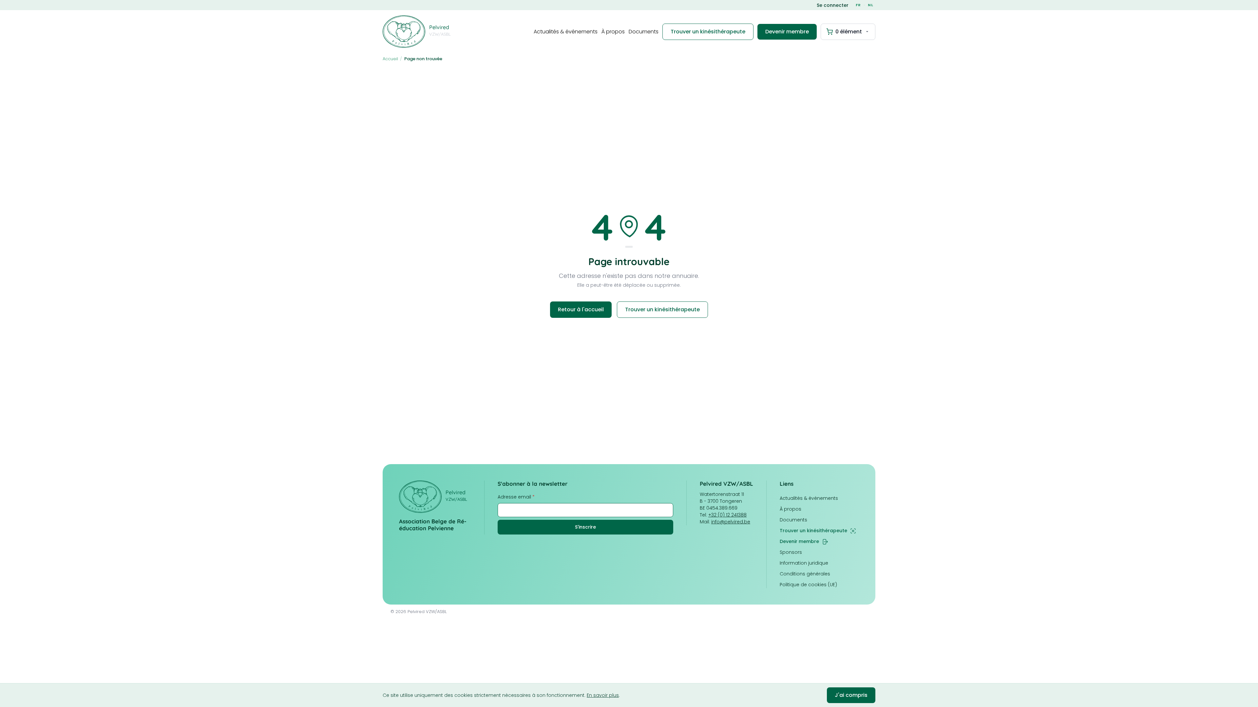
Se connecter (832, 5)
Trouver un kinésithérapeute (708, 31)
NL (870, 5)
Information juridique (804, 563)
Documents (643, 31)
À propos (613, 31)
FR (858, 5)
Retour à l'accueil (581, 309)
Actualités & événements (566, 31)
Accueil (390, 59)
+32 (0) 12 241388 (727, 515)
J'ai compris (851, 695)
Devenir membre (787, 31)
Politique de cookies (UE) (808, 584)
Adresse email (516, 497)
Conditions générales (805, 574)
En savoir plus (603, 695)
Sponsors (791, 552)
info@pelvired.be (730, 521)
